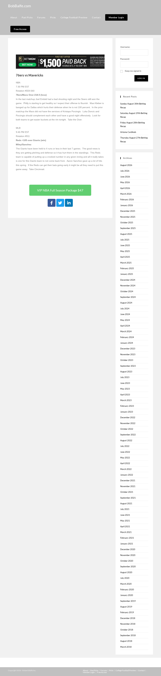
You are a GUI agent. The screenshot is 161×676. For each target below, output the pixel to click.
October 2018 (126, 629)
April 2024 (125, 325)
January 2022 (126, 475)
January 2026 (126, 205)
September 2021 (128, 498)
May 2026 (125, 182)
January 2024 (126, 343)
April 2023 (125, 394)
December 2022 (127, 417)
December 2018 (127, 618)
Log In (141, 78)
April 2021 (125, 526)
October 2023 (126, 360)
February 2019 (127, 612)
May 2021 (125, 520)
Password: (125, 59)
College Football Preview (126, 670)
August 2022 (126, 440)
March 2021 (126, 532)
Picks (111, 670)
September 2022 (128, 434)
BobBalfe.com (19, 5)
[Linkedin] (69, 203)
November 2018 (127, 624)
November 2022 (127, 423)
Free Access (102, 672)
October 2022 (126, 429)
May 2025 (125, 251)
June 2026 (125, 176)
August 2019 (126, 606)
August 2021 (126, 503)
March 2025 (126, 262)
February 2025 (127, 268)
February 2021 (127, 538)
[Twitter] (60, 203)
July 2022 (124, 446)
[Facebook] (52, 203)
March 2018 (126, 647)
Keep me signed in (133, 71)
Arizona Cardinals (128, 132)
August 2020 (126, 572)
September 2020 (128, 566)
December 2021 (127, 480)
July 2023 (124, 377)
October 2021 (126, 492)
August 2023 (126, 371)
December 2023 (127, 348)
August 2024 (126, 302)
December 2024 (127, 280)
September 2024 (128, 297)
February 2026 (127, 199)
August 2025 (126, 234)
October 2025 (126, 222)
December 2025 (127, 211)
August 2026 (126, 165)
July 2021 (124, 509)
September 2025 (128, 228)
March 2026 (126, 194)
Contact (141, 670)
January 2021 (126, 543)
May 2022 (125, 457)
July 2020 (124, 578)
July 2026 (124, 171)
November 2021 (127, 486)
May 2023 (125, 388)
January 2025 (126, 274)
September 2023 (128, 366)
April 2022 (125, 463)
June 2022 (125, 452)
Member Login (89, 672)
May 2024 (125, 320)
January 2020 (126, 595)
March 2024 (126, 331)
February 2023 (127, 406)
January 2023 (126, 411)
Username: (125, 47)
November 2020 (127, 555)
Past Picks (94, 670)
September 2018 (128, 635)
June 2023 (125, 383)
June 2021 (125, 515)
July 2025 (124, 239)
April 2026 (125, 188)
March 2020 (126, 584)
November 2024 (127, 285)
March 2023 (126, 400)
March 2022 (126, 469)
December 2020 (127, 549)
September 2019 (128, 601)
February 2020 (127, 589)
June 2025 (125, 245)
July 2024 (124, 308)
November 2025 (127, 217)
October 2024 (126, 291)
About (85, 670)
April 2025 (125, 257)
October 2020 (126, 561)
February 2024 (127, 337)
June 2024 (125, 314)
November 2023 (127, 354)
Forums (103, 670)
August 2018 (126, 641)
